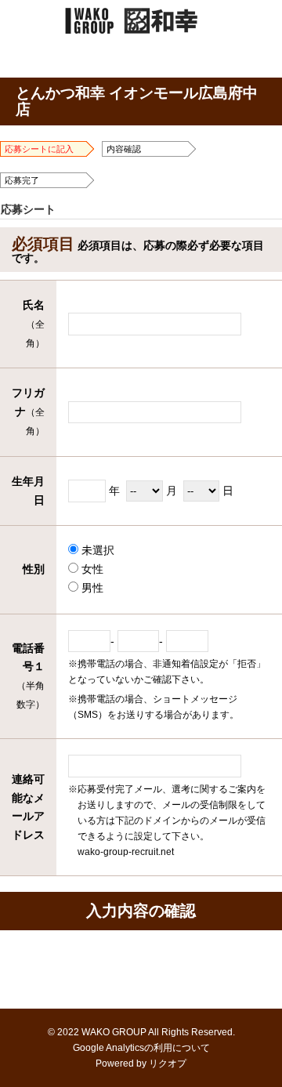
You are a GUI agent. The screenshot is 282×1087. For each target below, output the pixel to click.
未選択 (96, 550)
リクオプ (167, 1063)
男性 (90, 588)
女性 (90, 569)
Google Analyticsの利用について (141, 1047)
